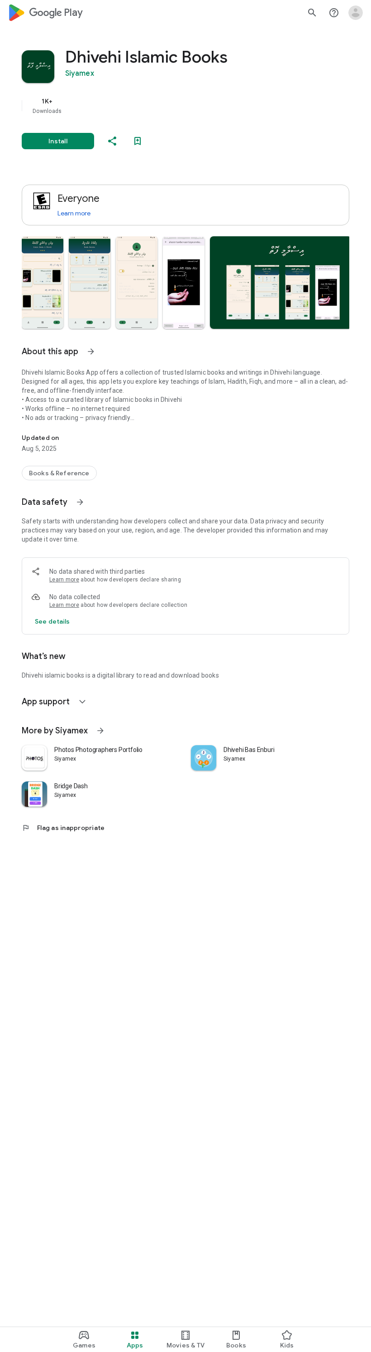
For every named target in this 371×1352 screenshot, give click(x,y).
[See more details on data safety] (52, 621)
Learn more (73, 213)
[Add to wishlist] (137, 141)
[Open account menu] (355, 13)
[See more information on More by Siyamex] (100, 731)
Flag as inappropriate (63, 828)
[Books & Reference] (59, 473)
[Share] (112, 141)
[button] (42, 282)
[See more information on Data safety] (80, 502)
